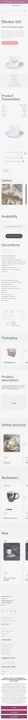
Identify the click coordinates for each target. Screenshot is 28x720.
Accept (14, 707)
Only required (14, 712)
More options (14, 716)
